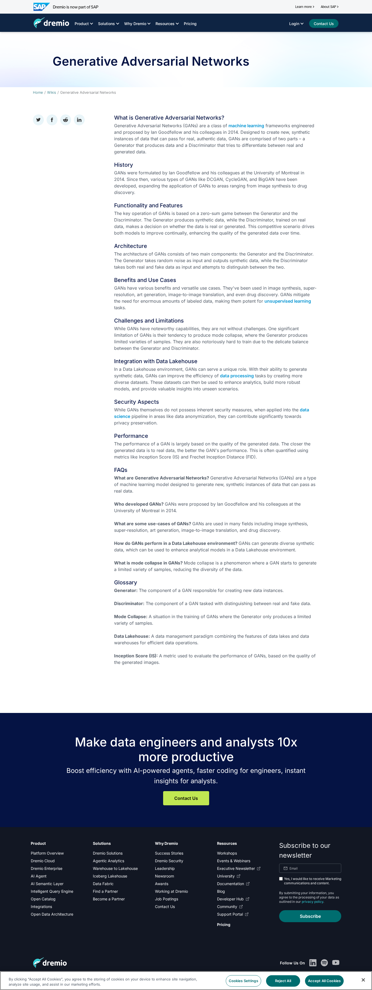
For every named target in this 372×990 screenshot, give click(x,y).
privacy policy (312, 902)
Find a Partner (105, 891)
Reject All (283, 981)
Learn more (303, 6)
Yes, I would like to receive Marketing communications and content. (312, 881)
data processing (237, 375)
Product (82, 23)
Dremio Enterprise (46, 868)
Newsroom (164, 876)
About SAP (328, 6)
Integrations (41, 906)
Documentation (230, 883)
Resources (165, 23)
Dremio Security (169, 860)
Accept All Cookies (324, 981)
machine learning (246, 125)
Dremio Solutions (108, 853)
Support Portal (230, 914)
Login (294, 23)
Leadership (165, 868)
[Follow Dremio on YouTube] (335, 963)
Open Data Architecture (52, 914)
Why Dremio (135, 23)
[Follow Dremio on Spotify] (324, 963)
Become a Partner (109, 899)
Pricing (190, 23)
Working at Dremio (171, 891)
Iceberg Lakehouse (110, 876)
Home (38, 92)
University (226, 876)
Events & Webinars (233, 860)
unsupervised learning (287, 301)
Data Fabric (103, 883)
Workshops (227, 853)
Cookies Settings (243, 981)
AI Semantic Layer (47, 883)
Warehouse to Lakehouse (115, 868)
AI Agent (39, 876)
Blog (221, 891)
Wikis (51, 92)
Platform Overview (47, 853)
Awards (161, 883)
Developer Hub (230, 899)
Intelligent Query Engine (52, 891)
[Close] (363, 980)
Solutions (106, 23)
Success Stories (169, 853)
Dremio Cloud (43, 860)
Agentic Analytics (108, 860)
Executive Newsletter (236, 868)
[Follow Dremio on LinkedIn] (312, 963)
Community (227, 906)
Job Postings (166, 899)
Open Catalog (43, 899)
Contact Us (186, 798)
